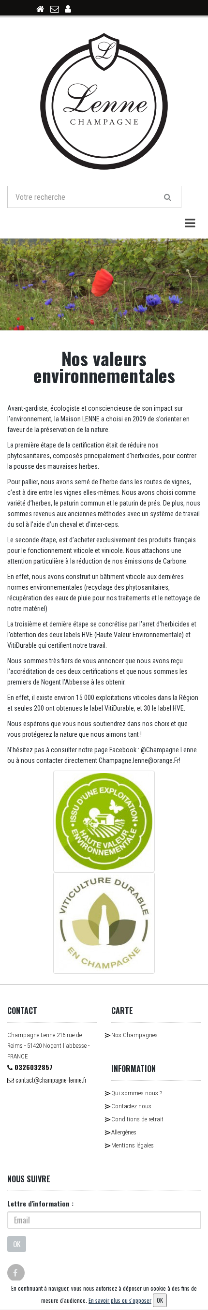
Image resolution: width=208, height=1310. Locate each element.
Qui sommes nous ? (136, 1093)
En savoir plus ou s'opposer (120, 1300)
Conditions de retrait (137, 1119)
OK (16, 1243)
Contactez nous (131, 1106)
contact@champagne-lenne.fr (50, 1079)
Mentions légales (132, 1145)
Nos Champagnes (134, 1035)
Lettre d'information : (40, 1203)
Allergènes (123, 1132)
